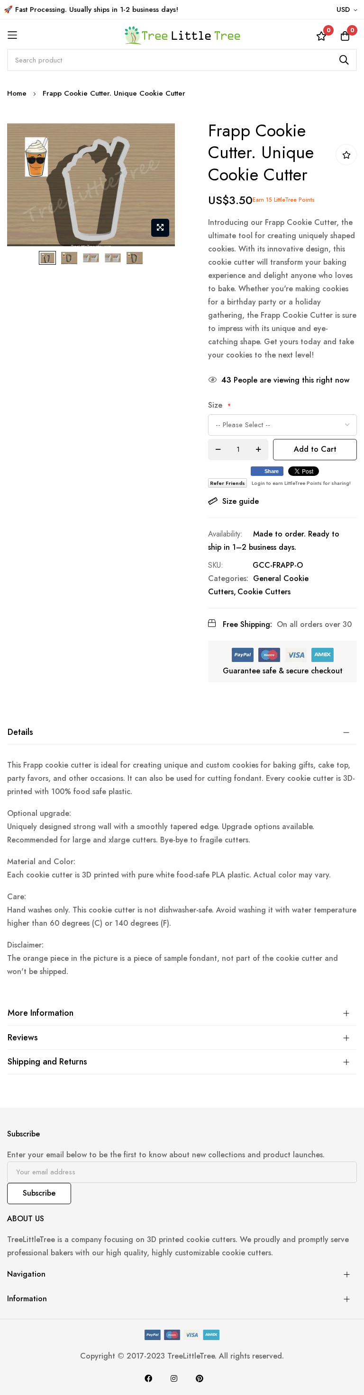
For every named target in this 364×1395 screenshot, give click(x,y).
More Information (40, 1013)
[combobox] (182, 60)
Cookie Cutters (264, 591)
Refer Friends (227, 483)
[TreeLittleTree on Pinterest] (199, 1378)
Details (20, 732)
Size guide (240, 501)
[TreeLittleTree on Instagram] (174, 1378)
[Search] (344, 60)
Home (17, 93)
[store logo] (182, 35)
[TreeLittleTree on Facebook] (148, 1378)
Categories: (228, 578)
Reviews (23, 1037)
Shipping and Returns (47, 1061)
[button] (349, 10)
